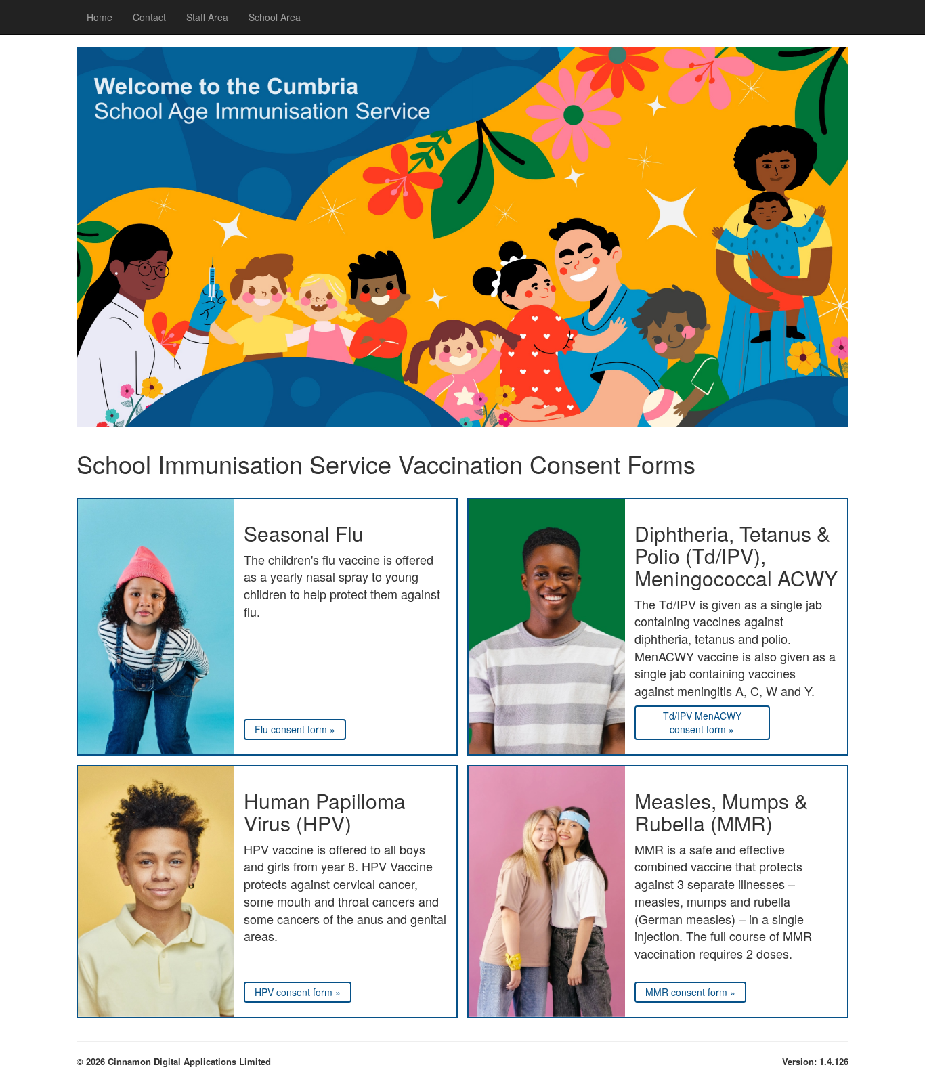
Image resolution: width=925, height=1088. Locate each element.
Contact (149, 17)
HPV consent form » (298, 992)
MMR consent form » (690, 992)
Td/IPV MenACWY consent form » (702, 722)
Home (99, 17)
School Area (275, 17)
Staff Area (207, 17)
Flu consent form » (295, 729)
